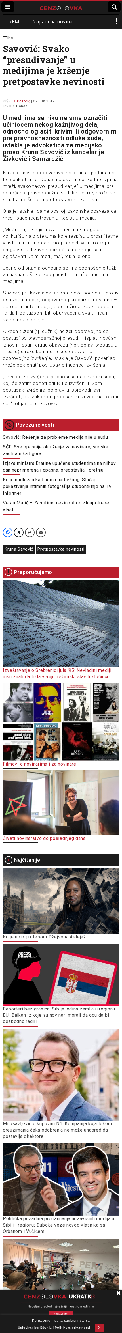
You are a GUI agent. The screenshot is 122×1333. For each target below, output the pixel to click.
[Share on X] (19, 532)
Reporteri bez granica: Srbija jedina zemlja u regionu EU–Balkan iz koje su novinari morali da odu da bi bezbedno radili (59, 1015)
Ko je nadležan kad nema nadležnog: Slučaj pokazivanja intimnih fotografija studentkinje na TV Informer (57, 486)
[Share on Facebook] (7, 532)
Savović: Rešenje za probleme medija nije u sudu (55, 437)
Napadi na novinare (55, 22)
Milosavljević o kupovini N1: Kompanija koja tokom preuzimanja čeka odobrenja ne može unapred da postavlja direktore (57, 1130)
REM (14, 22)
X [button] (99, 1327)
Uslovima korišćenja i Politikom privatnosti (54, 1327)
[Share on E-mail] (41, 532)
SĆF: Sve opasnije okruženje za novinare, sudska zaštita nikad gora (55, 450)
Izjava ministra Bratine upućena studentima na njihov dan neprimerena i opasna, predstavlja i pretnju (59, 467)
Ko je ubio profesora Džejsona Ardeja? (44, 936)
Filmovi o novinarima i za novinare (39, 764)
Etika (8, 38)
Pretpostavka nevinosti (60, 549)
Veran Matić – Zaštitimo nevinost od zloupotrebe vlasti (56, 506)
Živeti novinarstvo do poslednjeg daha (44, 838)
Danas (22, 106)
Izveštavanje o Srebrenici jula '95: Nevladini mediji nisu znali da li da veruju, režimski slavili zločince (57, 673)
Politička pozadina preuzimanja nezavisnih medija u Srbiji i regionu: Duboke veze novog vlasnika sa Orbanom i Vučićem (58, 1225)
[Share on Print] (30, 532)
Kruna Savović (19, 549)
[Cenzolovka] (61, 7)
